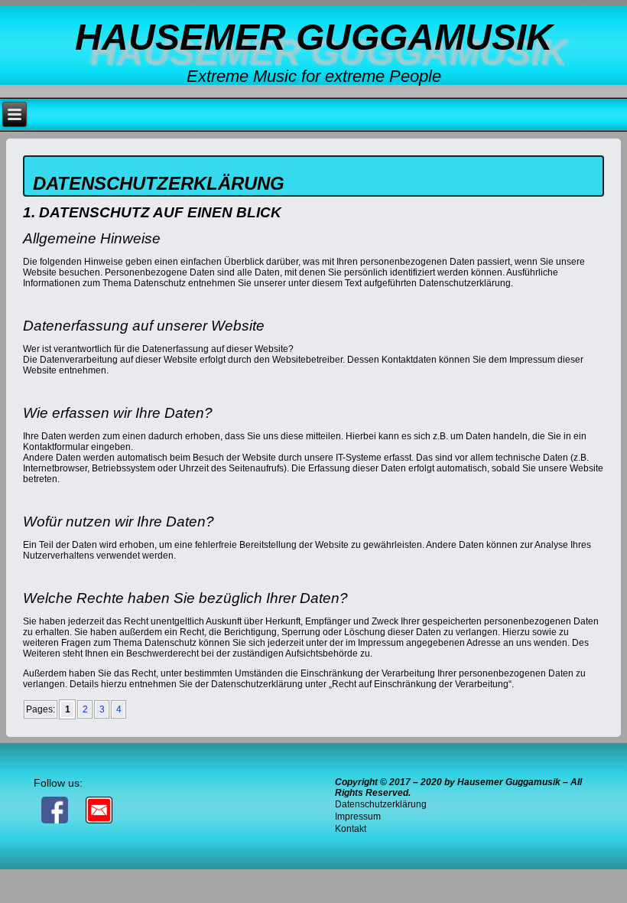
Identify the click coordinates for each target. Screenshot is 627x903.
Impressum (358, 816)
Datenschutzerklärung (381, 804)
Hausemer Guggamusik (314, 37)
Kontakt (350, 828)
